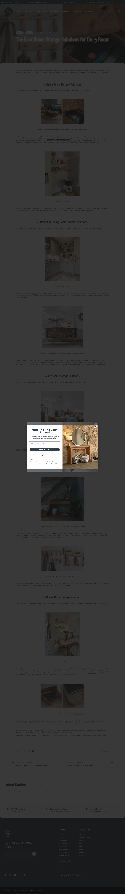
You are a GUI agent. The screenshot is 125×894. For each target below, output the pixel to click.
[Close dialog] (96, 427)
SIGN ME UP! (44, 449)
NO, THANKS (44, 455)
